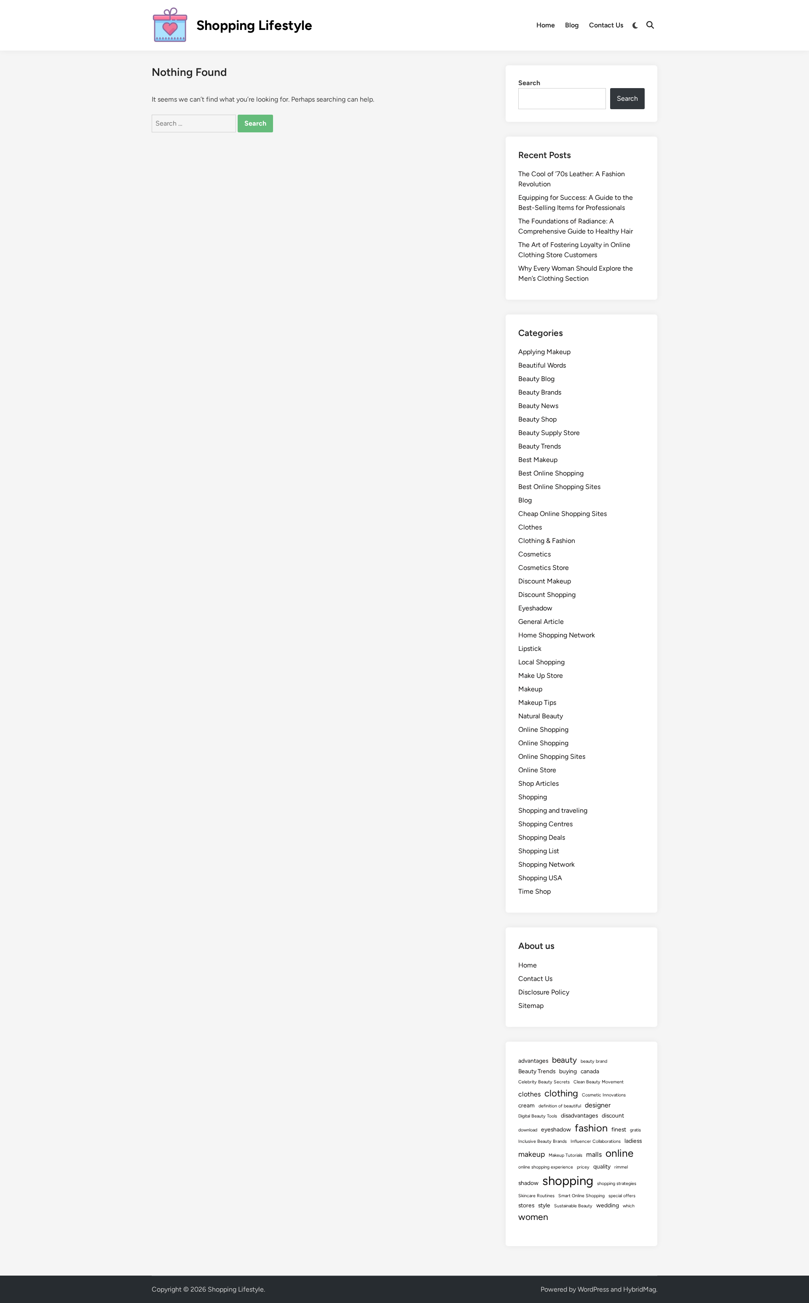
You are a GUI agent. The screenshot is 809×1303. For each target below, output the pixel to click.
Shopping (532, 797)
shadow (528, 1182)
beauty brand (594, 1061)
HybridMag (639, 1289)
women (533, 1217)
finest (618, 1129)
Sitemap (531, 1006)
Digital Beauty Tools (537, 1116)
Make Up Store (540, 676)
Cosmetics (534, 554)
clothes (529, 1094)
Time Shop (534, 891)
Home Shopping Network (556, 635)
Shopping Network (546, 864)
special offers (621, 1195)
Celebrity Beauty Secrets (544, 1082)
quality (602, 1166)
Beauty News (538, 406)
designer (598, 1105)
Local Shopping (541, 662)
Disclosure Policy (543, 992)
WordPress (593, 1289)
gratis (635, 1130)
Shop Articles (538, 783)
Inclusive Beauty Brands (542, 1141)
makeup (531, 1154)
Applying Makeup (544, 352)
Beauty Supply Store (549, 433)
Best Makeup (537, 460)
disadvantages (579, 1115)
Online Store (537, 770)
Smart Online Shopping (581, 1195)
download (527, 1130)
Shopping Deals (541, 837)
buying (568, 1071)
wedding (607, 1205)
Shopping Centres (545, 824)
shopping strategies (616, 1183)
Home (545, 25)
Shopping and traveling (552, 810)
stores (526, 1205)
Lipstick (529, 649)
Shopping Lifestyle (254, 25)
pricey (583, 1167)
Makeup (530, 689)
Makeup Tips (537, 703)
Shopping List (538, 851)
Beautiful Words (542, 365)
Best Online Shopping (551, 473)
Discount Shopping (547, 595)
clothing (561, 1093)
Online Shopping (543, 729)
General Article (541, 622)
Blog (572, 25)
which (629, 1206)
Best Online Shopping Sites (559, 487)
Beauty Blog (536, 379)
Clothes (530, 527)
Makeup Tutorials (565, 1155)
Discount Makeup (544, 581)
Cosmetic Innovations (604, 1095)
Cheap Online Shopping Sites (562, 514)
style (544, 1205)
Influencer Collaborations (596, 1141)
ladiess (633, 1140)
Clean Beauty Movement (598, 1082)
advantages (533, 1060)
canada (590, 1071)
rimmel (621, 1167)
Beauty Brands (539, 392)
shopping (567, 1180)
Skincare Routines (536, 1195)
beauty (564, 1060)
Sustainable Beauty (573, 1206)
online (619, 1153)
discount (613, 1115)
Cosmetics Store (543, 568)
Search (529, 83)
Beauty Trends (539, 446)
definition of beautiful (559, 1106)
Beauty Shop (537, 419)
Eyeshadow (535, 608)
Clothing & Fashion (546, 541)
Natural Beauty (540, 716)
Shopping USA (540, 878)
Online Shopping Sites (551, 756)
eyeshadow (556, 1129)
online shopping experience (545, 1167)
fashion (591, 1128)
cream (526, 1105)
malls (594, 1154)
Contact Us (606, 25)
